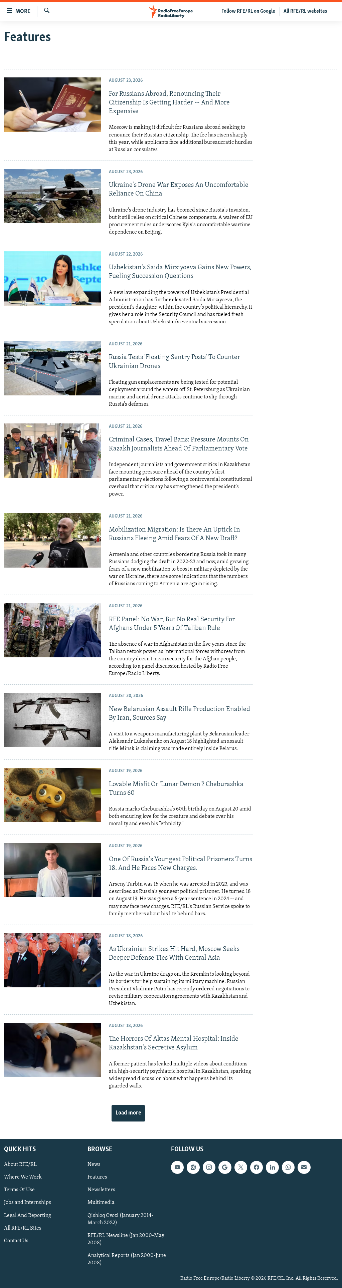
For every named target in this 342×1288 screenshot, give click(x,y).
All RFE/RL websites (305, 11)
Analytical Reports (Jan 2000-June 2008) (127, 1259)
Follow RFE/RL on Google (248, 11)
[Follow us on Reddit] (193, 1167)
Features (97, 1177)
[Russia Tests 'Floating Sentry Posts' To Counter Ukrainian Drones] (52, 368)
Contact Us (16, 1241)
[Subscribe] (304, 1167)
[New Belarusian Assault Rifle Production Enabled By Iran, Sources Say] (52, 720)
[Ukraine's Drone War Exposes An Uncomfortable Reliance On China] (52, 196)
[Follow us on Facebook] (256, 1167)
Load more (128, 1113)
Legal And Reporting (27, 1215)
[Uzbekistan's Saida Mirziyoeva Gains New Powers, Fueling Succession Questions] (52, 278)
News (94, 1164)
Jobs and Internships (27, 1203)
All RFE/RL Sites (22, 1228)
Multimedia (101, 1203)
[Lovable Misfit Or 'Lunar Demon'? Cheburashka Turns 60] (52, 795)
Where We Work (23, 1177)
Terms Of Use (19, 1190)
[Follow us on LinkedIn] (272, 1167)
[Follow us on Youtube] (177, 1167)
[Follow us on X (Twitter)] (240, 1167)
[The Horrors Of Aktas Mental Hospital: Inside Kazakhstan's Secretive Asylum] (52, 1050)
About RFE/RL (20, 1164)
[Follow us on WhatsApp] (288, 1167)
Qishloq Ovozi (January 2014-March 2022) (120, 1219)
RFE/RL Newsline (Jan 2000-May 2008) (126, 1239)
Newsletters (101, 1190)
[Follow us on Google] (224, 1167)
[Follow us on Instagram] (209, 1167)
